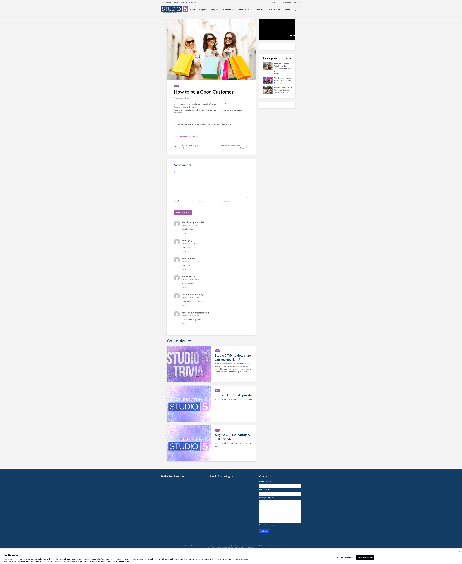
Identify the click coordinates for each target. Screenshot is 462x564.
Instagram (167, 2)
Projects (203, 10)
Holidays (259, 10)
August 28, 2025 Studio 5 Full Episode (232, 437)
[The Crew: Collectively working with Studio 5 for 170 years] (268, 80)
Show (192, 10)
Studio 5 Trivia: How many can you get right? (233, 357)
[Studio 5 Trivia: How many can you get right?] (189, 364)
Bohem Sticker (189, 276)
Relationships (228, 10)
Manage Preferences (345, 557)
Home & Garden (245, 10)
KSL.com (297, 2)
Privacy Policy (211, 547)
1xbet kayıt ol (188, 258)
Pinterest (192, 2)
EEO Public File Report (221, 547)
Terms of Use (239, 559)
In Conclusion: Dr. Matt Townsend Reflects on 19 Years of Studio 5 (283, 90)
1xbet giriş (187, 240)
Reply (184, 233)
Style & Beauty (273, 10)
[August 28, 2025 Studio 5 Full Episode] (189, 443)
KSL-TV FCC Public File (234, 547)
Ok (459, 551)
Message (266, 497)
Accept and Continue (365, 557)
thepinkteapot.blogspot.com (185, 136)
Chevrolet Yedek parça (193, 294)
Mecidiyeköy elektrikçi (193, 222)
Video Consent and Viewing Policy (65, 561)
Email (201, 201)
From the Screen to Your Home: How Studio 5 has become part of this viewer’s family (282, 68)
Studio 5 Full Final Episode (233, 395)
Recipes (214, 10)
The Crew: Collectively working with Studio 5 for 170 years (283, 80)
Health (287, 10)
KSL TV (274, 2)
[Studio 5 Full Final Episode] (189, 403)
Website (226, 201)
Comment (177, 172)
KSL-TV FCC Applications (247, 547)
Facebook (180, 2)
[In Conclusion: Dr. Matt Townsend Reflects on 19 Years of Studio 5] (268, 90)
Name (176, 201)
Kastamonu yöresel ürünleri (195, 312)
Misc (176, 86)
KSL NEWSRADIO (285, 2)
